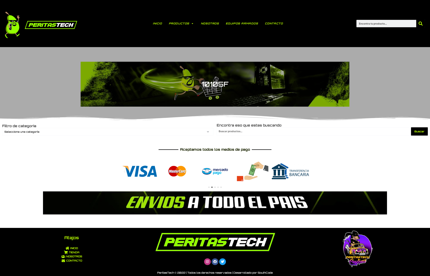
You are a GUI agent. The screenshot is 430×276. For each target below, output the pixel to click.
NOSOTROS (210, 23)
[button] (125, 171)
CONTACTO (274, 23)
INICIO (157, 23)
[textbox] (106, 132)
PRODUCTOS (179, 23)
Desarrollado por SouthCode (253, 272)
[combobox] (107, 132)
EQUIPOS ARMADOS (242, 23)
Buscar (419, 131)
